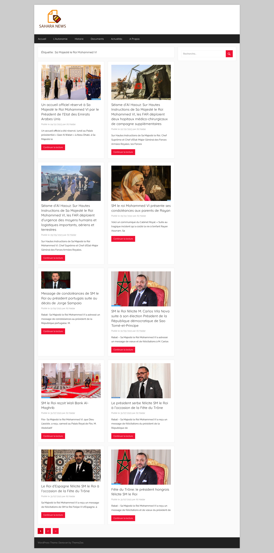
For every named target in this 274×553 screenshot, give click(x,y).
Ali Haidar (71, 124)
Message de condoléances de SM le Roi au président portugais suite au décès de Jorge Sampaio (70, 298)
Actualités (116, 38)
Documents (97, 38)
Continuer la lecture (53, 147)
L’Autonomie (60, 38)
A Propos (134, 38)
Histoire (79, 38)
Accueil (42, 38)
